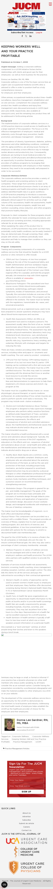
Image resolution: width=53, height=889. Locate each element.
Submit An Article (26, 823)
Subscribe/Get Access (22, 33)
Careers (26, 827)
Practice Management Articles (17, 748)
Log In (39, 33)
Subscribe (26, 820)
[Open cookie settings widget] (4, 885)
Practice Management (22, 742)
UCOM (38, 742)
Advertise (26, 816)
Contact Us (26, 830)
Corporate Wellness (20, 736)
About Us (27, 813)
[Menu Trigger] (50, 4)
